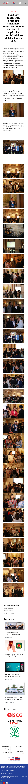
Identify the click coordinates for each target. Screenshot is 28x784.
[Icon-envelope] (7, 783)
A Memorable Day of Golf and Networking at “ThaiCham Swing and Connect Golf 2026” (14, 699)
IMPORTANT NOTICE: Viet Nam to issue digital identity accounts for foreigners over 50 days (14, 656)
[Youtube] (4, 783)
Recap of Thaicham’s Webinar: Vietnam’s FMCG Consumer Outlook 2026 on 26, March (13, 676)
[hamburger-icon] (25, 3)
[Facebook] (1, 783)
